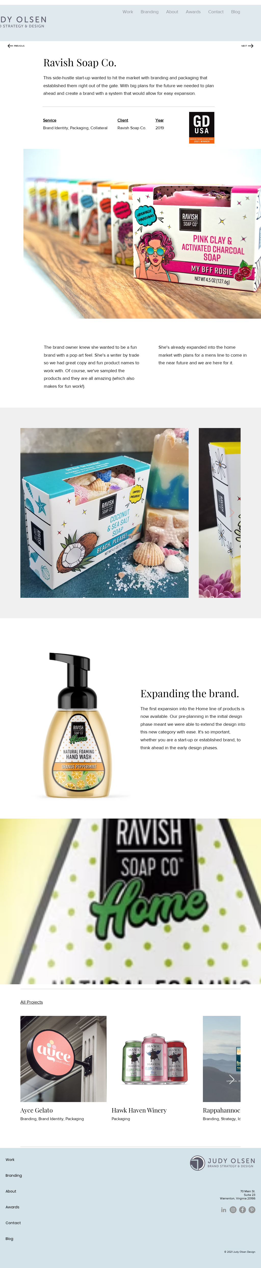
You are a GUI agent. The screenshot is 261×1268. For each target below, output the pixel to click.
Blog (9, 1238)
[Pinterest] (252, 1209)
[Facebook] (242, 1209)
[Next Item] (232, 513)
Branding (14, 1175)
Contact (13, 1222)
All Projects (31, 1002)
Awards (12, 1207)
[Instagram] (233, 1209)
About (11, 1191)
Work (10, 1159)
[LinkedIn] (223, 1209)
